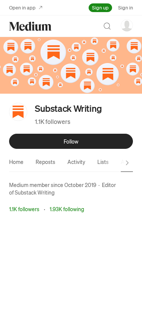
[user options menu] (127, 25)
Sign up (100, 7)
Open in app (22, 7)
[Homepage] (30, 26)
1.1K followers (52, 121)
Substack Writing (35, 192)
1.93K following (67, 208)
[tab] (16, 161)
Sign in (125, 7)
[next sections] (127, 163)
